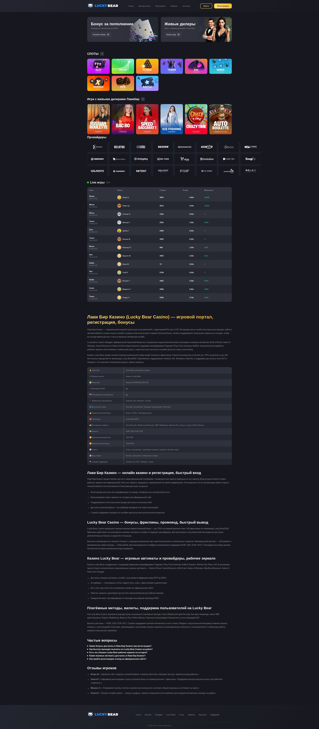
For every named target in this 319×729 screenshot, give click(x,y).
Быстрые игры (144, 6)
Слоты (131, 6)
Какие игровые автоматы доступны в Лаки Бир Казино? (117, 656)
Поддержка (214, 715)
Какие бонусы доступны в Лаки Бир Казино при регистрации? (120, 646)
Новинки (174, 6)
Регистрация (223, 6)
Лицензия (202, 715)
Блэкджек (159, 715)
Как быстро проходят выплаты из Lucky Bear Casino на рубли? (121, 649)
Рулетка (148, 715)
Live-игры (186, 6)
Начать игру (171, 34)
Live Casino (171, 715)
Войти (206, 6)
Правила (191, 715)
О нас (181, 715)
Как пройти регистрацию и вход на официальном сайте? (117, 659)
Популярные (160, 6)
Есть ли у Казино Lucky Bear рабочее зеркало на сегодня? (118, 652)
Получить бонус (99, 34)
